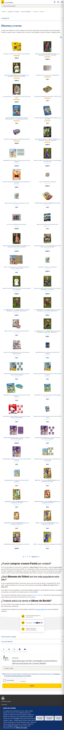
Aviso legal (4, 704)
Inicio (4, 11)
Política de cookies (6, 701)
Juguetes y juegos (13, 11)
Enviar (32, 686)
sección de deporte (37, 595)
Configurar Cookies (49, 718)
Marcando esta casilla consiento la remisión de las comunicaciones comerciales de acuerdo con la (32, 675)
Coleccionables (26, 11)
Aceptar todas (58, 718)
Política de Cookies (21, 728)
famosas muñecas (41, 609)
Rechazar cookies (40, 718)
